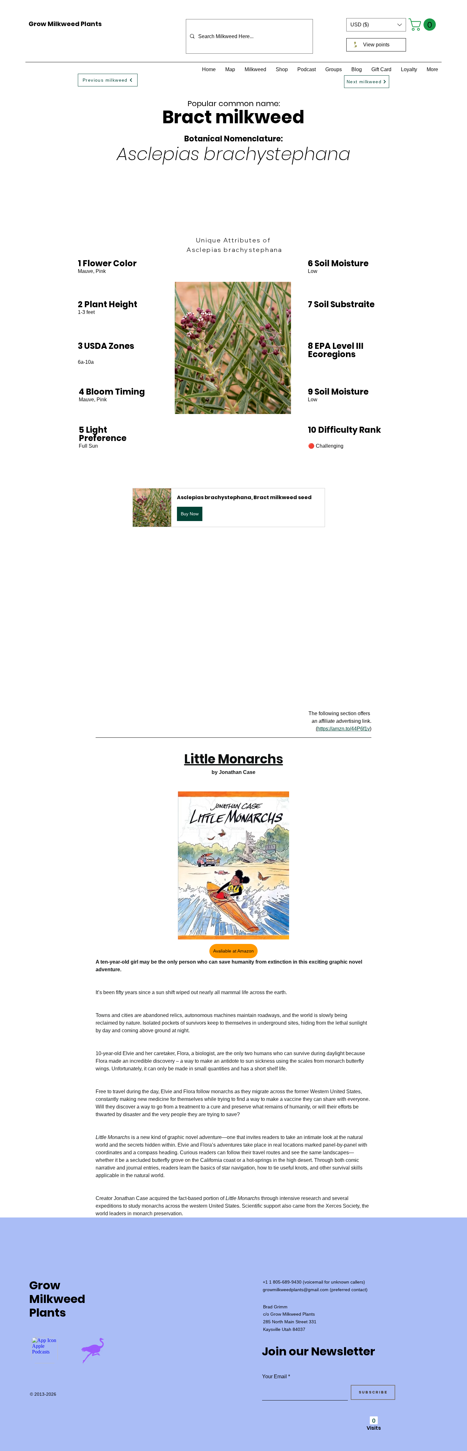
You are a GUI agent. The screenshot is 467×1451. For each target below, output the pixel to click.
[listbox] (376, 24)
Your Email (274, 1376)
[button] (376, 24)
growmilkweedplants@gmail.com (295, 1289)
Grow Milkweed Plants (65, 23)
